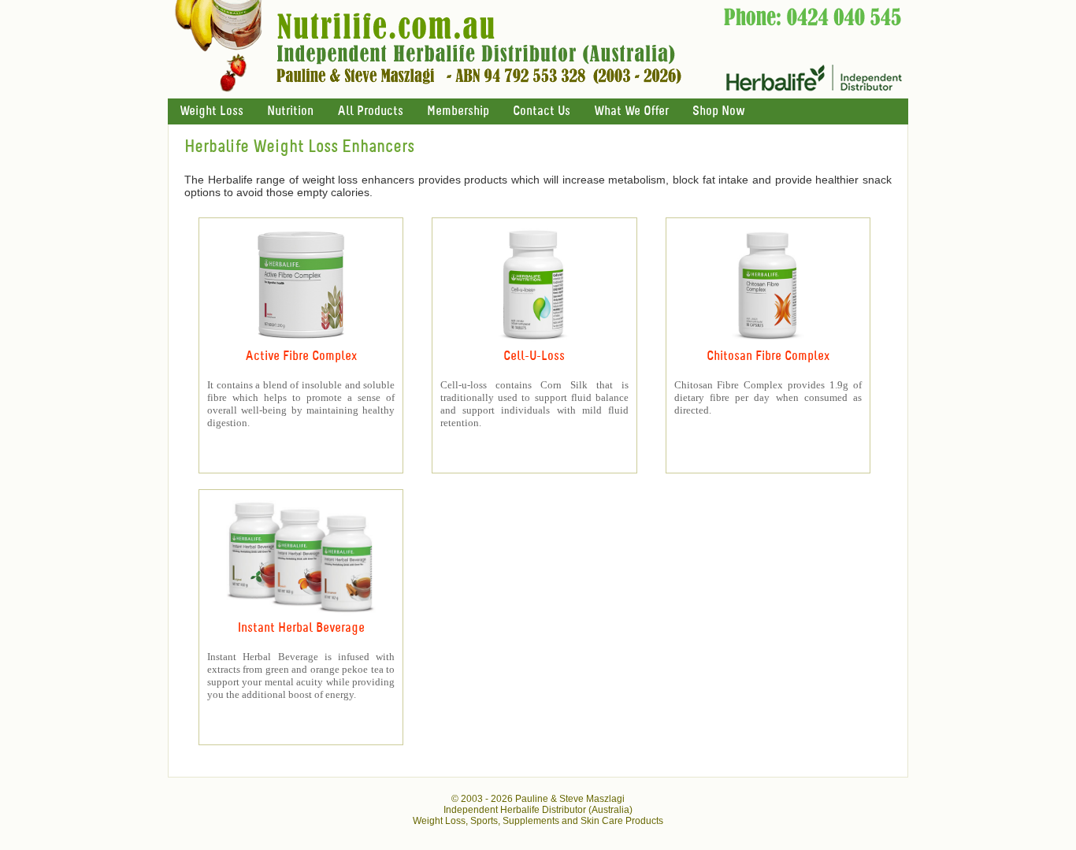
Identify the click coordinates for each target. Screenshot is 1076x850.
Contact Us (541, 111)
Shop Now (718, 111)
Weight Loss (211, 111)
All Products (370, 111)
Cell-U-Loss (534, 356)
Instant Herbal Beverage (301, 628)
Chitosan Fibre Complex (768, 356)
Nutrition (290, 111)
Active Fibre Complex (301, 356)
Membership (458, 111)
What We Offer (631, 111)
